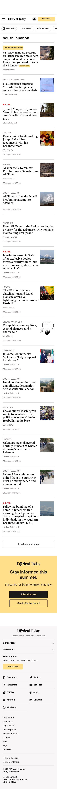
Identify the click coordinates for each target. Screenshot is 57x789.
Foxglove (11, 782)
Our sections (9, 643)
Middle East (43, 28)
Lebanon (26, 28)
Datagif (13, 777)
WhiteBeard (21, 779)
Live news (10, 28)
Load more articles (28, 544)
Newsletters (9, 649)
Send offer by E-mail (28, 603)
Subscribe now (28, 594)
